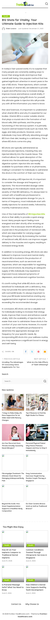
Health (5, 16)
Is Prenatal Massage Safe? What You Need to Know (13, 587)
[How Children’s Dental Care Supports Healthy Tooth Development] (37, 573)
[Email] (44, 351)
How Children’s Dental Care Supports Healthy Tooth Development (36, 587)
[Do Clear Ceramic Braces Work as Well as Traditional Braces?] (37, 493)
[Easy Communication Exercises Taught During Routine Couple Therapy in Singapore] (37, 462)
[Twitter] (32, 351)
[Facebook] (25, 351)
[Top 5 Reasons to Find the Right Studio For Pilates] (37, 402)
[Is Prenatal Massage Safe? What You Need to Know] (13, 573)
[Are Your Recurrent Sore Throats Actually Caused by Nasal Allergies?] (13, 432)
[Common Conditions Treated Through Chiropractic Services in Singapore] (37, 538)
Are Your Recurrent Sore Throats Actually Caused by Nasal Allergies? (12, 445)
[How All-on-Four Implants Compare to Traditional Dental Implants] (13, 538)
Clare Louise (11, 28)
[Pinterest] (38, 351)
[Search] (46, 4)
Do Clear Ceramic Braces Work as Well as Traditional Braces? (36, 506)
